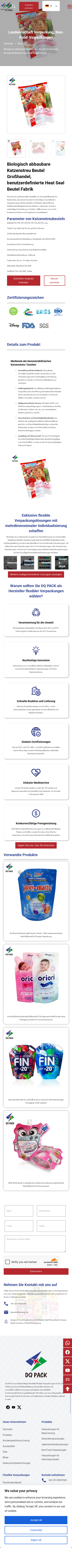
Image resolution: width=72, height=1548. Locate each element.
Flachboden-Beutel (12, 1482)
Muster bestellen (54, 280)
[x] (13, 1407)
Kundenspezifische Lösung (16, 1440)
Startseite (8, 43)
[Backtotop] (67, 1388)
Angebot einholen (29, 6)
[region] (36, 1516)
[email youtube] (67, 1370)
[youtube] (19, 1407)
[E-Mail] (67, 1379)
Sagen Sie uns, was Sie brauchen (36, 845)
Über (5, 1452)
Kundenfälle (9, 1446)
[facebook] (8, 1407)
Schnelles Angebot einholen (23, 280)
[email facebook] (67, 1352)
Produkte (7, 1435)
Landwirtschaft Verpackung (31, 32)
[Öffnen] (69, 6)
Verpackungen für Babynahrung (50, 1431)
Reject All (36, 1540)
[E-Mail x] (67, 1361)
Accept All (36, 1520)
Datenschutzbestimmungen (16, 1463)
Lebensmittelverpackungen (55, 1444)
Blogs (5, 1457)
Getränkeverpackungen (53, 1438)
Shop (20, 43)
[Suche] (14, 6)
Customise (36, 1530)
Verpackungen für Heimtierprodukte (50, 1457)
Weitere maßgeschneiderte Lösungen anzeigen (36, 574)
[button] (60, 80)
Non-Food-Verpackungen (54, 1450)
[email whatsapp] (67, 1343)
